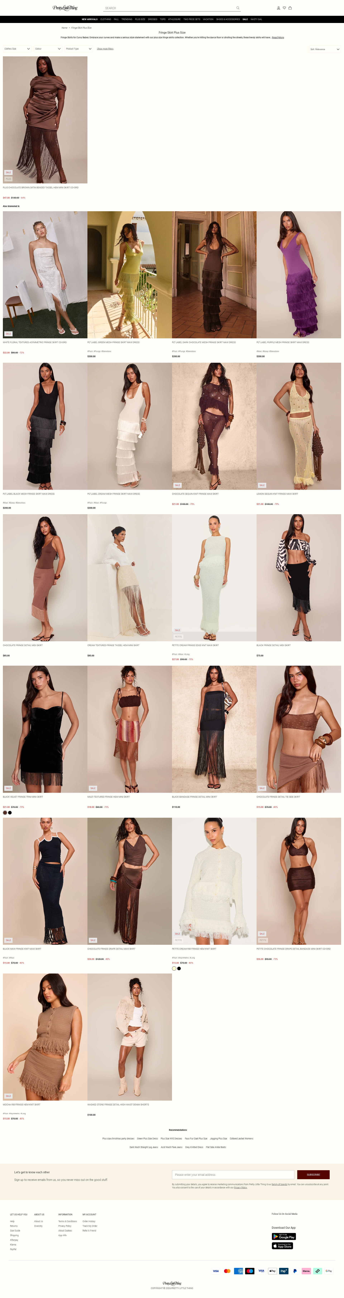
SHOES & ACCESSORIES (228, 19)
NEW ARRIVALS (89, 19)
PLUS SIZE (140, 19)
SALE (245, 19)
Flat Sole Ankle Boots (216, 1147)
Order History (89, 1221)
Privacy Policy (64, 1226)
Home (64, 27)
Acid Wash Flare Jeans (171, 1147)
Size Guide (15, 1230)
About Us (38, 1221)
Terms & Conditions (67, 1221)
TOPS (162, 19)
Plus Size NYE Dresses (171, 1138)
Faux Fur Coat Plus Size (196, 1138)
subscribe (313, 1174)
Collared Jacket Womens (241, 1138)
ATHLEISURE (174, 19)
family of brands (279, 1184)
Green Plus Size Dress (147, 1138)
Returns (14, 1226)
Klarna (13, 1244)
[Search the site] (237, 7)
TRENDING (126, 19)
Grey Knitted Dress (194, 1147)
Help (12, 1221)
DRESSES (152, 19)
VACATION (208, 19)
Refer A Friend (89, 1230)
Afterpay (14, 1240)
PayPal (13, 1249)
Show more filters (105, 48)
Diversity (38, 1226)
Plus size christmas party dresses (118, 1138)
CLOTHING (105, 19)
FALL (116, 19)
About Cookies (65, 1230)
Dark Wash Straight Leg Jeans (144, 1147)
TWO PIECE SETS (191, 19)
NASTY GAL (256, 19)
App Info (62, 1235)
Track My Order (90, 1226)
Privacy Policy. (240, 1187)
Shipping (14, 1235)
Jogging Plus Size (218, 1138)
